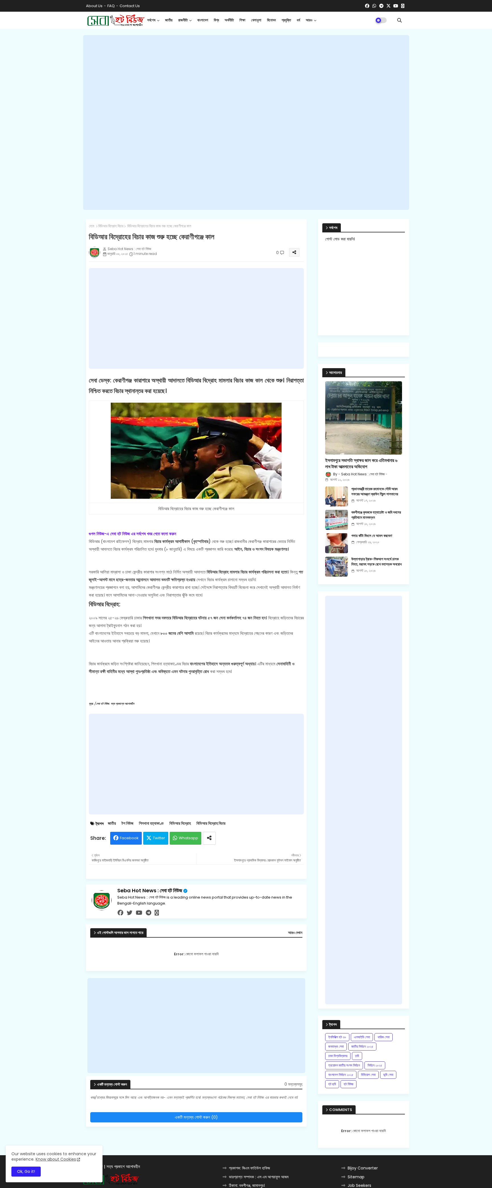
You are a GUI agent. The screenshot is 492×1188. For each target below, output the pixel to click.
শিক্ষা (242, 20)
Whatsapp (188, 838)
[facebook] (367, 6)
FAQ (111, 6)
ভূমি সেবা (388, 1074)
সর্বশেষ (151, 20)
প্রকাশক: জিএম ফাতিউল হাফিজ (249, 1168)
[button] (399, 20)
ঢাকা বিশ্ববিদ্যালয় (337, 1055)
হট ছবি (332, 1084)
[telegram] (381, 6)
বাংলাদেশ (202, 20)
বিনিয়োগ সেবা (368, 1074)
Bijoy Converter (363, 1168)
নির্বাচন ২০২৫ (375, 1065)
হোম (91, 226)
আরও (309, 20)
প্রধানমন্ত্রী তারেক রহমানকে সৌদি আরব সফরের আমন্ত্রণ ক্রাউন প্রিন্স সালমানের (374, 491)
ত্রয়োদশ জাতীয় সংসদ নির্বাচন (344, 1065)
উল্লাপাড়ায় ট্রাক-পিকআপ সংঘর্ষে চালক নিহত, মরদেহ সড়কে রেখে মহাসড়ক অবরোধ (376, 562)
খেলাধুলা (256, 20)
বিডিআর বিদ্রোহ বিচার (110, 226)
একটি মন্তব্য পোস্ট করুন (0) (196, 1117)
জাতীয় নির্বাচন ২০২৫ (362, 1046)
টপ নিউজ (127, 823)
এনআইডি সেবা (362, 1037)
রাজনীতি (183, 20)
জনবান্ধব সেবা (336, 1046)
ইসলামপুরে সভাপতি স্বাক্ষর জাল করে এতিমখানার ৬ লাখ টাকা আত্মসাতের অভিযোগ (361, 463)
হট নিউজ (348, 1084)
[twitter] (129, 913)
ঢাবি (357, 1055)
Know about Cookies (56, 1159)
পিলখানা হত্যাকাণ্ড (151, 823)
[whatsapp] (374, 6)
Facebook (129, 838)
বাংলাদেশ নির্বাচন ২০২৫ (340, 1074)
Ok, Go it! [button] (26, 1171)
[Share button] (209, 838)
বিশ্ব (216, 20)
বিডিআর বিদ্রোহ (180, 823)
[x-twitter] (388, 6)
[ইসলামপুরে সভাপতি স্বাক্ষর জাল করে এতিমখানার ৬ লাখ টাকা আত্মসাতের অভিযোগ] (363, 418)
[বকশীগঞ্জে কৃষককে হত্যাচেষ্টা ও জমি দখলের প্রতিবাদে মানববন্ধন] (336, 520)
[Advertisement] (246, 123)
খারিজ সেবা (384, 1037)
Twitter (159, 838)
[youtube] (395, 6)
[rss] (402, 6)
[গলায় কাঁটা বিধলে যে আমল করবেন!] (336, 543)
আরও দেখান (295, 932)
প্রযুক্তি (286, 20)
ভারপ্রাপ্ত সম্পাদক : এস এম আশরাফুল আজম (258, 1177)
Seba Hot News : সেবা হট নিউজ (149, 890)
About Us (94, 6)
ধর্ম (298, 20)
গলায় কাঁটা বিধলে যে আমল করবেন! (371, 535)
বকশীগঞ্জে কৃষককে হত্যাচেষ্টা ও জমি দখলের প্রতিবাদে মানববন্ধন (376, 515)
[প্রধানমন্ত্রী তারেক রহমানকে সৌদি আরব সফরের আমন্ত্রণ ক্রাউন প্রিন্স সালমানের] (336, 496)
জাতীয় (169, 20)
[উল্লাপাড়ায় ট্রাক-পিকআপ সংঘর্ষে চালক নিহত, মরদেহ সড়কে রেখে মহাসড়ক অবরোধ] (336, 567)
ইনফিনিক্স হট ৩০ (337, 1037)
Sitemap (356, 1177)
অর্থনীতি (229, 20)
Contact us (130, 6)
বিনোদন (271, 20)
